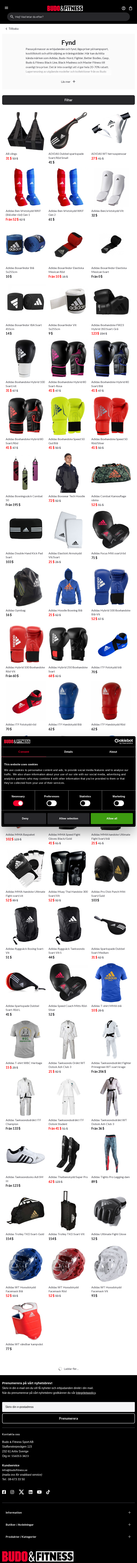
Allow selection (68, 818)
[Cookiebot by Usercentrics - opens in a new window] (117, 741)
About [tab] (113, 751)
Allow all (111, 818)
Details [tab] (68, 751)
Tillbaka (11, 29)
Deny (25, 818)
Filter (68, 100)
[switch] (52, 803)
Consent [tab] (23, 751)
